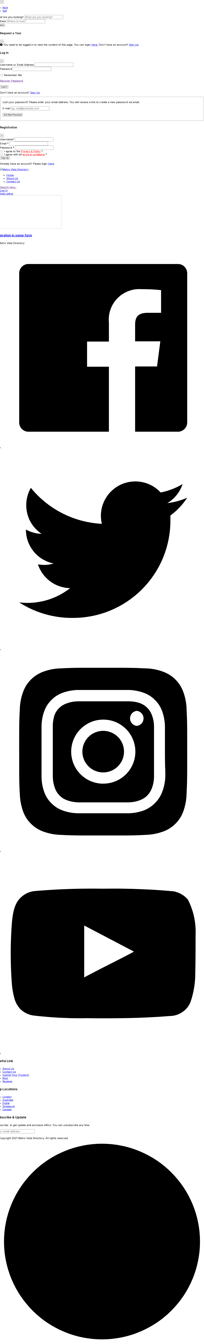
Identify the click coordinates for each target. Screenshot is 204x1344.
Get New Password (13, 115)
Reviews (7, 1081)
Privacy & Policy (31, 151)
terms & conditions (33, 154)
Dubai (5, 1103)
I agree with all (25, 154)
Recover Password (11, 80)
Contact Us (13, 181)
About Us (12, 178)
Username (7, 139)
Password (6, 68)
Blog (5, 1078)
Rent (5, 7)
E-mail (6, 108)
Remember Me (13, 75)
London (7, 1096)
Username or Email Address (17, 64)
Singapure (8, 1106)
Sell (4, 10)
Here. (94, 44)
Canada (6, 1109)
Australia (7, 1100)
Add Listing (6, 193)
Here (51, 163)
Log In (4, 87)
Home (10, 175)
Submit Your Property (15, 1075)
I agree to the (23, 151)
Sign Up (134, 44)
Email (4, 143)
